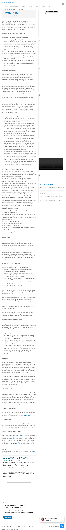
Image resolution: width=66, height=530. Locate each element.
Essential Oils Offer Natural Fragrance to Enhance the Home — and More (52, 188)
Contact (21, 9)
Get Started (8, 517)
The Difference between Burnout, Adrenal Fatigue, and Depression (51, 197)
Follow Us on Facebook (12, 529)
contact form (23, 453)
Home (6, 6)
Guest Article (31, 526)
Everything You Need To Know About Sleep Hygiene (51, 200)
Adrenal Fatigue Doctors (10, 9)
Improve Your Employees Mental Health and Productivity (50, 192)
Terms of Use (21, 23)
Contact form (27, 415)
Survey (3, 529)
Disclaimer (27, 23)
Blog (49, 6)
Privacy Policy (22, 435)
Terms (3, 526)
